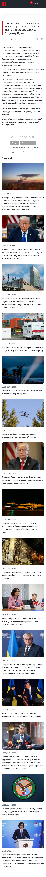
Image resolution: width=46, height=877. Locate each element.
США (36, 147)
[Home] (4, 4)
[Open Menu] (42, 4)
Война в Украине (28, 143)
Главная (5, 17)
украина (15, 152)
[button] (6, 11)
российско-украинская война (18, 147)
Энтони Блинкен (28, 152)
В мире (14, 143)
